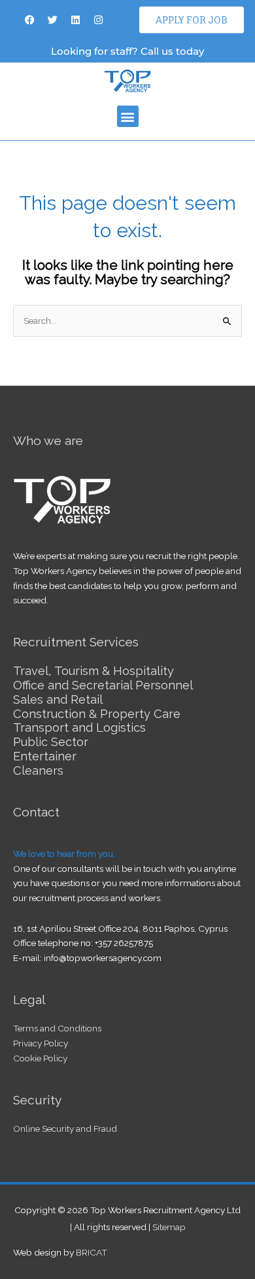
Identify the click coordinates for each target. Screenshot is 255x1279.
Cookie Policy (40, 1058)
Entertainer (44, 756)
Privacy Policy (40, 1043)
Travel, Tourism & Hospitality (93, 671)
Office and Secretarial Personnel (103, 685)
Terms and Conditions (57, 1028)
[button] (128, 116)
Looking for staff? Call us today (127, 51)
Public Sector (50, 742)
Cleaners (38, 770)
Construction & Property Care (96, 714)
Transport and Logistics (79, 727)
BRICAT (91, 1252)
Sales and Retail (58, 699)
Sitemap (169, 1227)
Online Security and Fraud (65, 1128)
